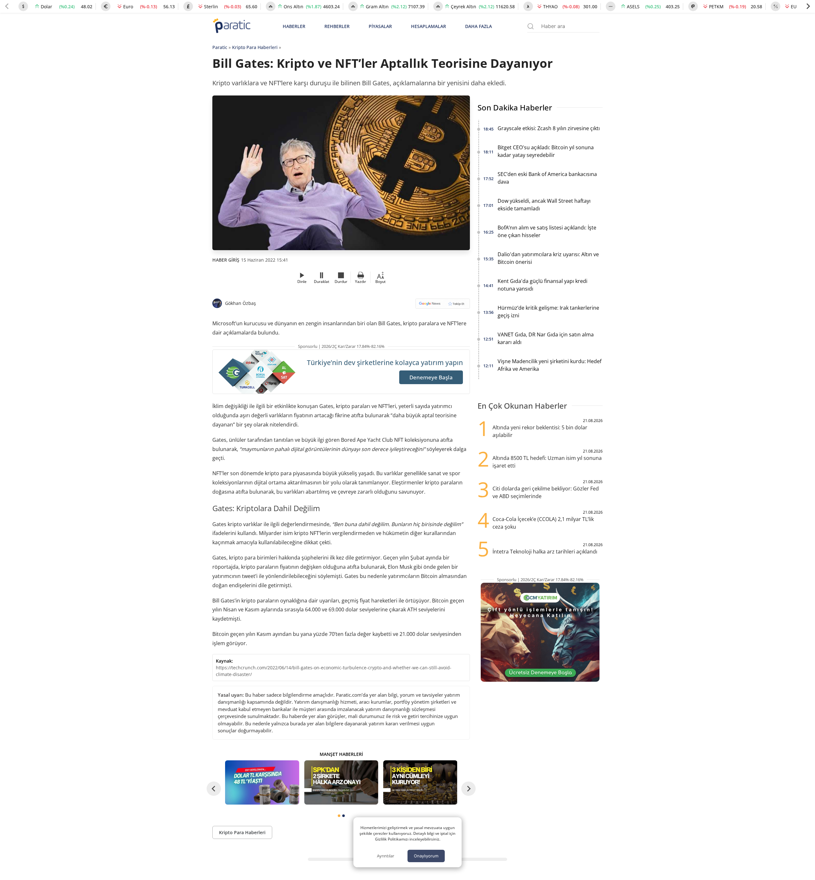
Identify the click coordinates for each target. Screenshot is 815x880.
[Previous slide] (7, 6)
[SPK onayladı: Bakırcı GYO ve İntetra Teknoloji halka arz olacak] (341, 782)
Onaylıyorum (426, 855)
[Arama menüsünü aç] (530, 26)
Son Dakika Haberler (515, 107)
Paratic (219, 47)
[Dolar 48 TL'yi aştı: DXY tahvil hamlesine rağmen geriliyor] (262, 782)
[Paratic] (231, 26)
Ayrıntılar (385, 856)
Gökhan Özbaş (240, 303)
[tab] (339, 815)
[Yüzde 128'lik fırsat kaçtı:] (420, 782)
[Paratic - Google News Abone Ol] (442, 306)
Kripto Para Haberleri (255, 47)
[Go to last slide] (214, 789)
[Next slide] (808, 6)
